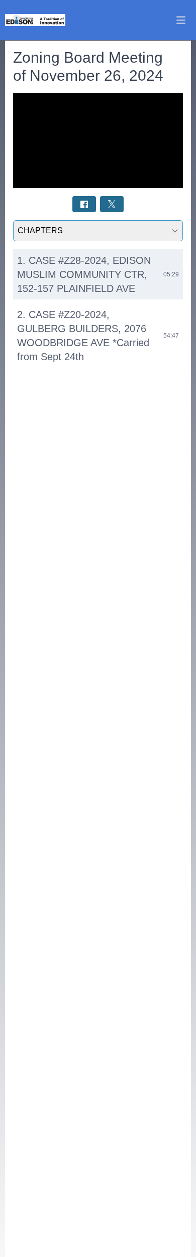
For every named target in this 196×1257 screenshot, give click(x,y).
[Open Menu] (181, 20)
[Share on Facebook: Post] (84, 204)
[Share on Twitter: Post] (112, 204)
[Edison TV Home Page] (35, 20)
